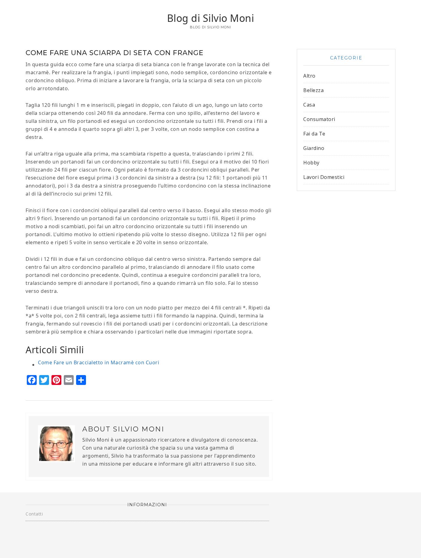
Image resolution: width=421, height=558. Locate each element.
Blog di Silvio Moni (210, 18)
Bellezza (313, 90)
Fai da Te (314, 133)
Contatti (34, 514)
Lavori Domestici (323, 177)
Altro (309, 75)
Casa (309, 104)
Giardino (313, 148)
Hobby (311, 162)
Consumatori (319, 119)
